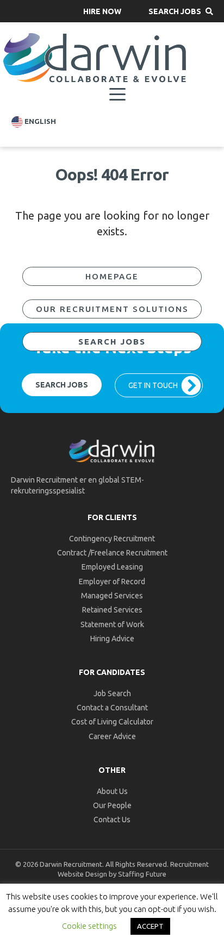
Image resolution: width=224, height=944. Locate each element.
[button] (102, 11)
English (39, 121)
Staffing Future (142, 874)
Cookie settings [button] (89, 925)
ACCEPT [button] (150, 926)
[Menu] (117, 94)
